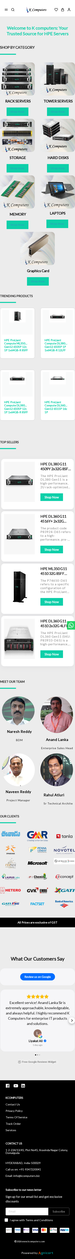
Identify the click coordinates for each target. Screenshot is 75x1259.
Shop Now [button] (17, 111)
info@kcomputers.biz (26, 1175)
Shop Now (52, 497)
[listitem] (8, 1086)
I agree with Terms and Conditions (31, 1220)
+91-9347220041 (30, 1169)
